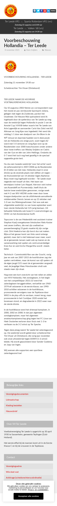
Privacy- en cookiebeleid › (38, 490)
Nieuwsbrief (11, 411)
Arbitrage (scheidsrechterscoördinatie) (23, 478)
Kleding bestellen (14, 405)
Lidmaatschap (12, 400)
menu (53, 11)
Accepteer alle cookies (28, 496)
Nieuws (48, 50)
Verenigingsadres (14, 466)
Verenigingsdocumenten (17, 394)
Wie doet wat (12, 472)
